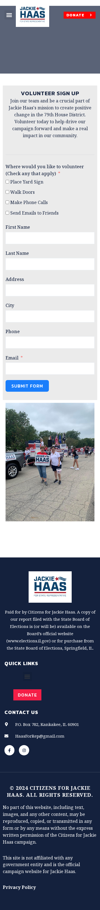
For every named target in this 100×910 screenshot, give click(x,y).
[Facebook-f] (9, 750)
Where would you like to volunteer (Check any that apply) (45, 170)
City (10, 305)
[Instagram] (24, 750)
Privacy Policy (19, 887)
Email (12, 358)
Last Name (17, 253)
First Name (18, 227)
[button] (9, 14)
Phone (13, 331)
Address (15, 279)
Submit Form (27, 386)
